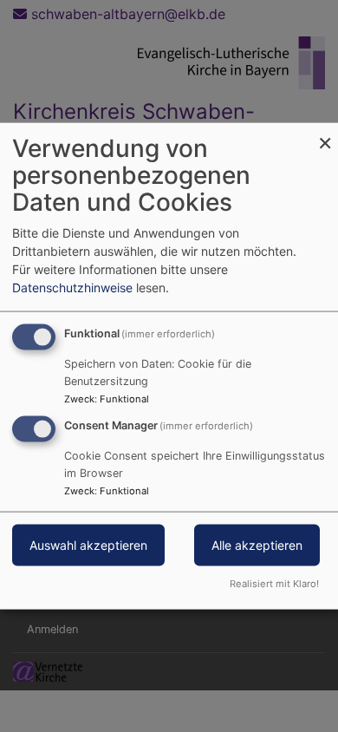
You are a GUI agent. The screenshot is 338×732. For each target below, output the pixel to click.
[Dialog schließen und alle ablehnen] (325, 134)
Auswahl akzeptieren (88, 545)
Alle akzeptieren (256, 545)
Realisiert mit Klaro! (274, 583)
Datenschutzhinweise (72, 287)
